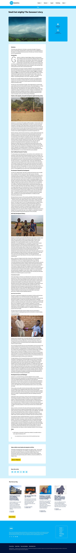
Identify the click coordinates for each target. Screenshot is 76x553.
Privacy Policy (11, 546)
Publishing (58, 3)
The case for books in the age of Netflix (30, 496)
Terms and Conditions (24, 546)
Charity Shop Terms (32, 546)
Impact (51, 3)
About (63, 3)
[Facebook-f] (10, 536)
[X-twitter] (11, 536)
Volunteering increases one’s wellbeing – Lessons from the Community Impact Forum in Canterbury (15, 498)
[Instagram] (13, 536)
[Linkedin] (15, 536)
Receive (45, 3)
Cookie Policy (17, 546)
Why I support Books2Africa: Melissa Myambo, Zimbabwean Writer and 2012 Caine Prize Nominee (60, 498)
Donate (39, 3)
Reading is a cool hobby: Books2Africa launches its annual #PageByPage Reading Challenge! (45, 497)
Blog (38, 7)
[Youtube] (17, 536)
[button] (12, 472)
